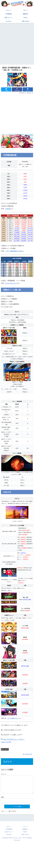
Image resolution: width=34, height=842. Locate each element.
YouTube (8, 834)
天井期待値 (5, 749)
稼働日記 (25, 829)
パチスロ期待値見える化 (13, 251)
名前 (2, 797)
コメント (4, 774)
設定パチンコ (9, 831)
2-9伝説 (7, 209)
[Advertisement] (17, 42)
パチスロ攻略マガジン (13, 718)
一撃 (8, 590)
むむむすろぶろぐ (11, 283)
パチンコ (25, 826)
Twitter (25, 831)
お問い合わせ (25, 834)
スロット (8, 826)
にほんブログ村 (6, 742)
